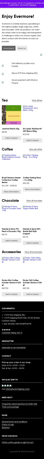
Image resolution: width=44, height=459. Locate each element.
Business (6, 427)
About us (22, 48)
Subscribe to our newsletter (14, 347)
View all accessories (33, 252)
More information (11, 191)
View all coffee (35, 149)
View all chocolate (34, 200)
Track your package (10, 406)
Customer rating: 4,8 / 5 (12, 332)
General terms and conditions (14, 421)
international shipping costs (18, 389)
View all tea (37, 100)
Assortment (8, 48)
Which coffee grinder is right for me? (18, 442)
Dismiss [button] (32, 5)
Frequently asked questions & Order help (19, 404)
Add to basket (11, 138)
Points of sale (8, 424)
